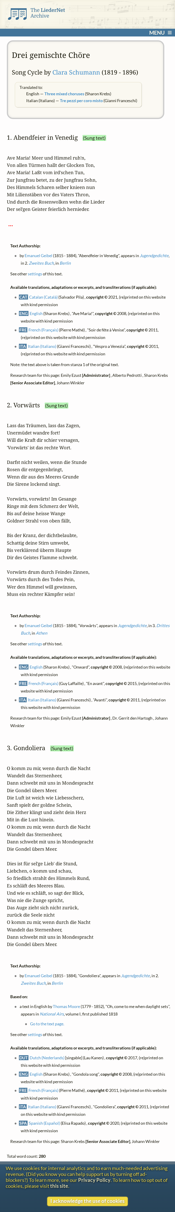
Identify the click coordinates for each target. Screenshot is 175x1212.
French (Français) (43, 329)
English (36, 313)
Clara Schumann (76, 72)
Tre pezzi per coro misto (81, 100)
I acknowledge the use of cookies (87, 1201)
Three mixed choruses (64, 93)
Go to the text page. (47, 1023)
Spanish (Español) (44, 1123)
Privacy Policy (94, 1180)
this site (59, 1186)
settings (35, 274)
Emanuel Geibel (38, 255)
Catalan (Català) (43, 297)
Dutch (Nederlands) (47, 1057)
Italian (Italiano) (42, 346)
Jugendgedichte (154, 255)
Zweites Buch (41, 263)
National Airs (52, 1013)
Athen (41, 633)
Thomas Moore (66, 1006)
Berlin (65, 263)
